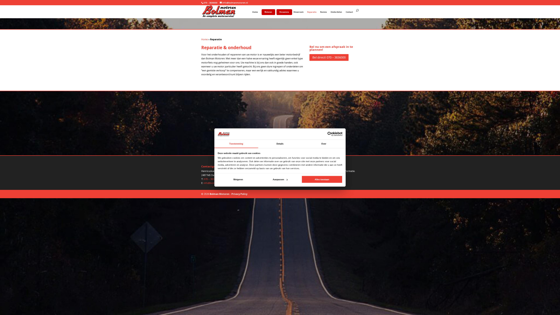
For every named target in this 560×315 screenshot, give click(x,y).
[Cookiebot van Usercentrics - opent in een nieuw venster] (329, 134)
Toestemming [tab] (236, 143)
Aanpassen (278, 179)
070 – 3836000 (211, 179)
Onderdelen (336, 12)
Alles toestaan (322, 179)
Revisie (323, 12)
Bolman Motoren (219, 194)
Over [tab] (323, 143)
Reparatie (311, 12)
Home (255, 12)
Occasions (284, 12)
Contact (349, 12)
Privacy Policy (239, 194)
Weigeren (238, 179)
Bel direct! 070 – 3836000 (329, 57)
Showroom (298, 12)
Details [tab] (280, 143)
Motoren (268, 12)
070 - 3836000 (210, 2)
